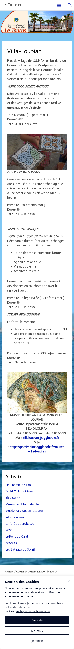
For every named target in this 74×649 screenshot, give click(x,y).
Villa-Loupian (14, 517)
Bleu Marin (12, 498)
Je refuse (37, 641)
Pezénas (11, 543)
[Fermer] (69, 581)
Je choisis (37, 630)
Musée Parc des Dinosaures (24, 511)
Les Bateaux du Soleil (20, 549)
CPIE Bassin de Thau (18, 485)
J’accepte (37, 620)
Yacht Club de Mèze (19, 491)
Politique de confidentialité (33, 611)
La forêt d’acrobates (19, 523)
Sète (8, 530)
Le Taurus (11, 5)
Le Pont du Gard (16, 536)
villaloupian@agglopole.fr (41, 438)
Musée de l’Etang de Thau (23, 504)
